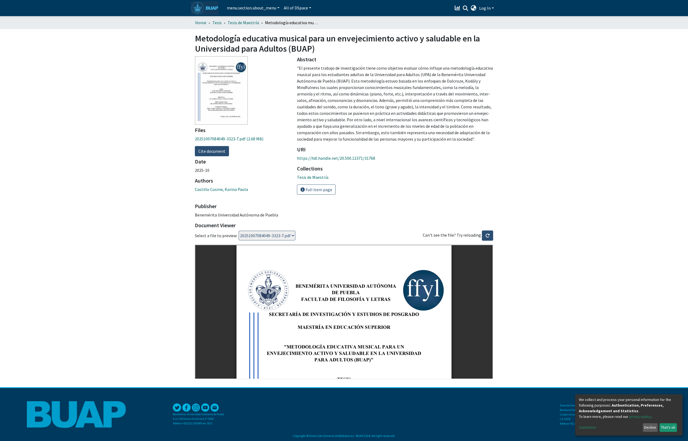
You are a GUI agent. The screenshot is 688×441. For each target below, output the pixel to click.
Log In (485, 8)
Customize (587, 427)
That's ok (668, 427)
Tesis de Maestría (243, 22)
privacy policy (640, 416)
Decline (650, 427)
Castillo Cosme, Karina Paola (221, 189)
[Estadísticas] (458, 8)
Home (200, 22)
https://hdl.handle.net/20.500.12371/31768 (336, 158)
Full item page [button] (318, 189)
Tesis (217, 22)
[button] (473, 8)
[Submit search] (465, 8)
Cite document (211, 151)
